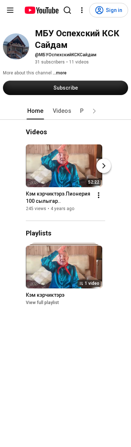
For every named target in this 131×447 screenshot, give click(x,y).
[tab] (35, 111)
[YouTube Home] (41, 10)
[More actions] (98, 195)
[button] (94, 111)
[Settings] (82, 10)
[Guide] (10, 10)
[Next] (103, 166)
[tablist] (65, 111)
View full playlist (42, 302)
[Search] (67, 10)
